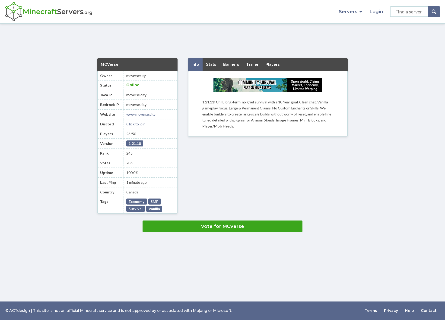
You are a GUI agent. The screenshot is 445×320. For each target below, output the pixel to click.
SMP (155, 201)
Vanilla (154, 208)
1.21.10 (135, 143)
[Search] (434, 11)
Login (376, 11)
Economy (137, 201)
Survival (136, 208)
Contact (428, 310)
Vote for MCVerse (222, 226)
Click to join (135, 124)
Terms (371, 310)
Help (409, 310)
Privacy (391, 310)
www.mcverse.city (141, 114)
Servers (348, 11)
